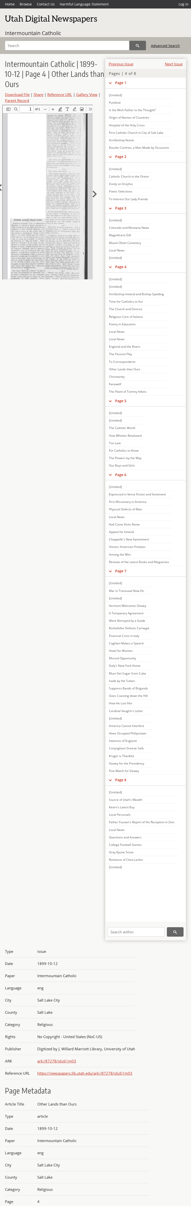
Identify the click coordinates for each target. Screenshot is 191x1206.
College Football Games (125, 845)
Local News (117, 250)
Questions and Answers (125, 837)
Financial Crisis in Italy (124, 636)
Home (10, 4)
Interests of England (123, 741)
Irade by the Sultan (122, 681)
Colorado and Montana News (129, 228)
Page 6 (120, 474)
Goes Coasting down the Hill (128, 696)
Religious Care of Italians (126, 317)
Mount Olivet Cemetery (125, 243)
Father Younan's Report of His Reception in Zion (141, 822)
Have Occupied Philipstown (127, 733)
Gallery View (86, 94)
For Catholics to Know (124, 450)
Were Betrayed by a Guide (127, 621)
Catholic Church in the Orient (129, 176)
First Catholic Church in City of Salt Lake (136, 133)
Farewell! (115, 384)
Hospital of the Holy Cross (127, 125)
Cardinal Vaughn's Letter (126, 711)
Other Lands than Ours (124, 369)
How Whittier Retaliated (125, 436)
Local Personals (120, 815)
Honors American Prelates (127, 547)
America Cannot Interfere (126, 726)
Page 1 (120, 82)
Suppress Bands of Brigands (128, 688)
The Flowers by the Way (125, 458)
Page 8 (120, 779)
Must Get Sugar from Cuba (127, 673)
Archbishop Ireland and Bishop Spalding (136, 294)
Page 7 (120, 571)
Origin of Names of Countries (129, 117)
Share (38, 94)
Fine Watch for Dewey (124, 771)
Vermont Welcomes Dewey (127, 606)
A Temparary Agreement (126, 613)
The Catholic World (122, 428)
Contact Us (46, 4)
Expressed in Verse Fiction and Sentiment (137, 494)
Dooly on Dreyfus (121, 184)
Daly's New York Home (125, 666)
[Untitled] (115, 169)
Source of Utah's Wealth (125, 800)
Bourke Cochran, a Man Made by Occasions (139, 147)
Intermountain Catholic (33, 33)
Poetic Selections (120, 191)
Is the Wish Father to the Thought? (132, 110)
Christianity (117, 377)
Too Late (115, 443)
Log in (184, 4)
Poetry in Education (122, 324)
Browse (26, 4)
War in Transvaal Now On (126, 591)
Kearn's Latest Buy (122, 807)
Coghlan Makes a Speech (126, 643)
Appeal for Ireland (121, 532)
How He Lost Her (120, 703)
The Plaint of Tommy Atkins (127, 391)
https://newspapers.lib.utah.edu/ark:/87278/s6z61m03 (84, 1073)
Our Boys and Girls (122, 465)
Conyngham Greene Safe (126, 748)
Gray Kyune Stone (121, 852)
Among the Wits (120, 554)
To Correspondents (122, 362)
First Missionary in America (127, 502)
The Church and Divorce (125, 309)
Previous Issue (121, 63)
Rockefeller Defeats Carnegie (129, 628)
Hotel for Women (121, 651)
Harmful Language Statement (84, 4)
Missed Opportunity (122, 658)
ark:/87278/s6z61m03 (56, 1061)
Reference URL (59, 94)
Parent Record (17, 100)
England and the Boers (124, 346)
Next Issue (174, 63)
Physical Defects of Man (125, 509)
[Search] (137, 45)
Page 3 (120, 208)
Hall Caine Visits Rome (124, 524)
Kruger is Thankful (121, 756)
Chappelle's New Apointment (129, 539)
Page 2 (120, 156)
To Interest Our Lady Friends (128, 199)
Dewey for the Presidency (126, 763)
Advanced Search (165, 45)
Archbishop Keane (121, 140)
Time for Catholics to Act (126, 301)
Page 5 (120, 400)
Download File (17, 94)
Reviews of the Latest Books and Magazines (139, 562)
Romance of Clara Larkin (126, 860)
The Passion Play (120, 354)
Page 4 (120, 266)
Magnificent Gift (120, 235)
